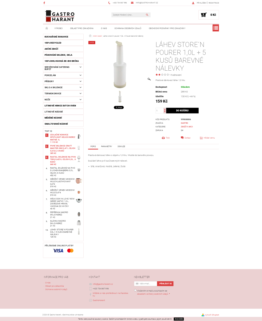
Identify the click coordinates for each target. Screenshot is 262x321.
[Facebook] (44, 3)
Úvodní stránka (47, 28)
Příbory (49, 81)
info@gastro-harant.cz (103, 284)
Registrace (214, 3)
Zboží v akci (187, 127)
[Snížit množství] (164, 111)
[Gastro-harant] (60, 16)
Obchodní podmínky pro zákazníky (167, 28)
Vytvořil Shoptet (212, 315)
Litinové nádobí (54, 111)
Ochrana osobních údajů (127, 28)
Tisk (168, 138)
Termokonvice (53, 93)
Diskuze (121, 146)
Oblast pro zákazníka (81, 28)
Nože (47, 99)
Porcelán (50, 75)
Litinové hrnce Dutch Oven (60, 105)
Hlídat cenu (209, 138)
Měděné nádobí (53, 118)
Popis (93, 146)
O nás (104, 28)
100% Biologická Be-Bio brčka (62, 61)
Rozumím (179, 319)
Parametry (106, 146)
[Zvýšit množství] (164, 109)
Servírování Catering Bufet (57, 68)
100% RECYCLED (53, 43)
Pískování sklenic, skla (58, 55)
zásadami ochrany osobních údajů (152, 294)
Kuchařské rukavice (56, 37)
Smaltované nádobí (56, 124)
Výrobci (58, 28)
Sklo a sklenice (54, 87)
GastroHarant (99, 300)
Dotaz (188, 138)
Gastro (184, 123)
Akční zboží (51, 49)
